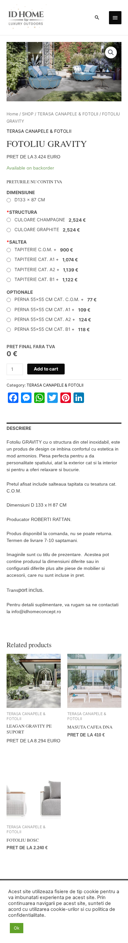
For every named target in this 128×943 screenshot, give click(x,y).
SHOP (27, 113)
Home (12, 113)
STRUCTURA (22, 212)
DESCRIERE (19, 428)
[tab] (64, 428)
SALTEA (17, 242)
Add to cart (46, 368)
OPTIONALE (20, 292)
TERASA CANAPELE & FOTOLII (67, 113)
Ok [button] (16, 928)
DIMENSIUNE (21, 192)
